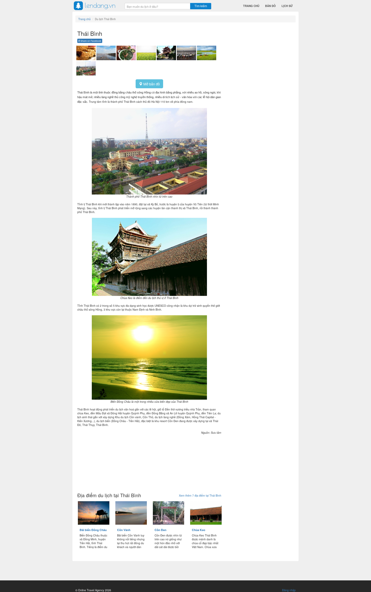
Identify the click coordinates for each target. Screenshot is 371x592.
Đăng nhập (289, 590)
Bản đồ (270, 6)
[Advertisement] (149, 461)
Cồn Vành (123, 530)
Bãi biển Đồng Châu (93, 530)
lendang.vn (100, 5)
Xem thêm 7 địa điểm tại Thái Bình (200, 495)
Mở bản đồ (151, 83)
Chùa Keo (198, 530)
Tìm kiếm (200, 6)
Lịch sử (287, 6)
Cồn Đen (160, 530)
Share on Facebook (90, 40)
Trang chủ (251, 6)
